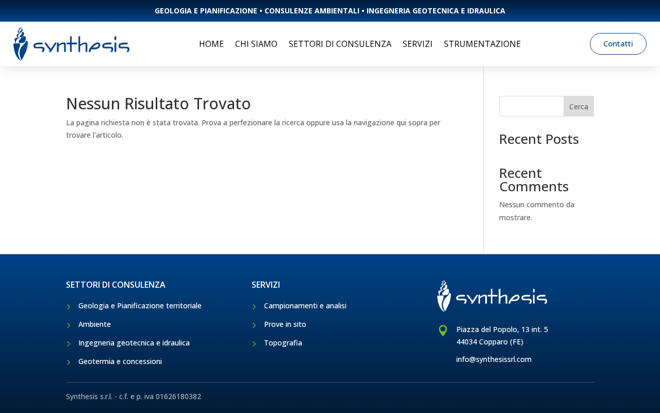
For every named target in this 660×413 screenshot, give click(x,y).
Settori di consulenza (340, 43)
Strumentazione (482, 43)
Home (211, 43)
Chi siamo (256, 43)
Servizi (418, 43)
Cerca (578, 106)
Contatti (618, 43)
